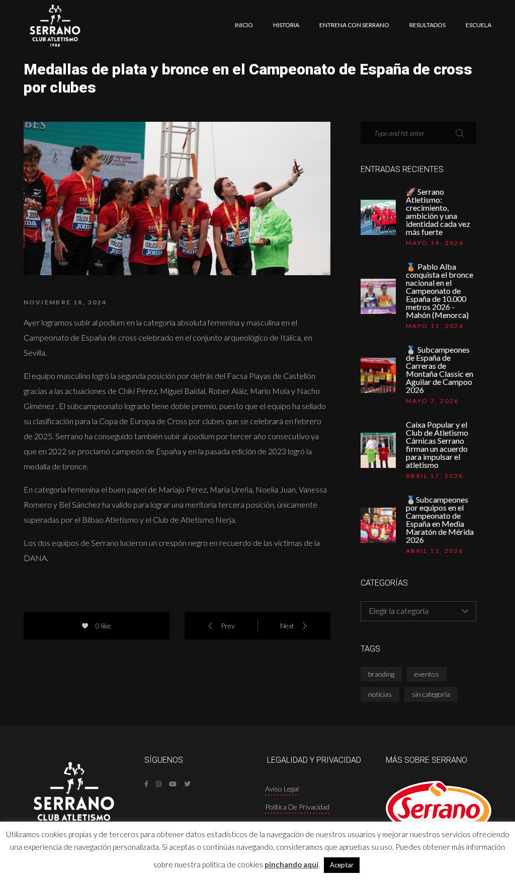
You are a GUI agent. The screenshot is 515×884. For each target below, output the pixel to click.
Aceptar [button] (342, 865)
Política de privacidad (297, 806)
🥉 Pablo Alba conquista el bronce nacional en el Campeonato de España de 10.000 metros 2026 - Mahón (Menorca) (439, 291)
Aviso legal (282, 788)
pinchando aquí (291, 864)
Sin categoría (431, 694)
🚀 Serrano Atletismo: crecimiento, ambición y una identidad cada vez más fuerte (438, 212)
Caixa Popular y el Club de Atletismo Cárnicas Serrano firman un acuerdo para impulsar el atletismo (437, 445)
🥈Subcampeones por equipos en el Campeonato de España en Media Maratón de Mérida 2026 (440, 520)
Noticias (380, 694)
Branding (381, 674)
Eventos (426, 674)
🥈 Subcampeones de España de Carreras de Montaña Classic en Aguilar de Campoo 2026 (439, 370)
